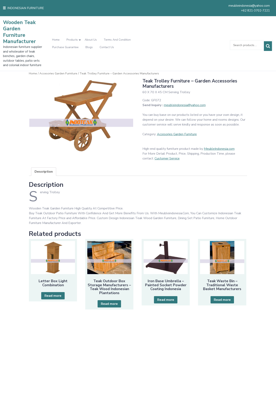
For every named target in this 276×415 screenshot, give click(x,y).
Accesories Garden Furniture (58, 73)
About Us (91, 40)
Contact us (107, 47)
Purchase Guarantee (65, 47)
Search (268, 46)
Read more (52, 296)
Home (56, 40)
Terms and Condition (117, 40)
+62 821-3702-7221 (255, 10)
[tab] (43, 171)
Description (44, 171)
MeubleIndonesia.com (219, 149)
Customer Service (167, 158)
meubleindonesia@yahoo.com (249, 6)
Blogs (89, 47)
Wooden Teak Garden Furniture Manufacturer (19, 32)
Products (72, 40)
